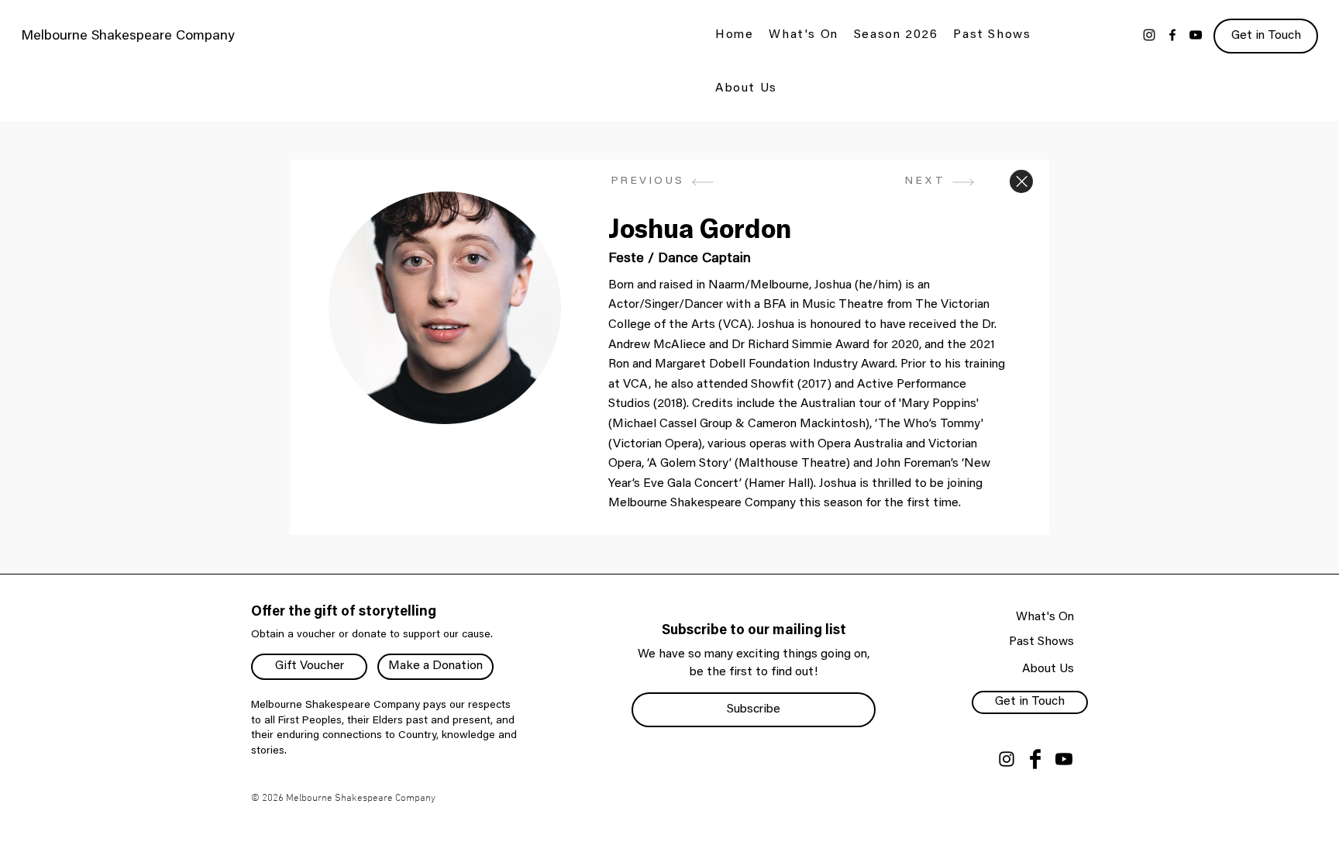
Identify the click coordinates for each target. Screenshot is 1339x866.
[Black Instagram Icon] (1007, 759)
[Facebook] (1172, 35)
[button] (803, 36)
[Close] (1021, 181)
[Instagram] (1149, 35)
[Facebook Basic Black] (1035, 759)
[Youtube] (1064, 759)
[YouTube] (1195, 35)
